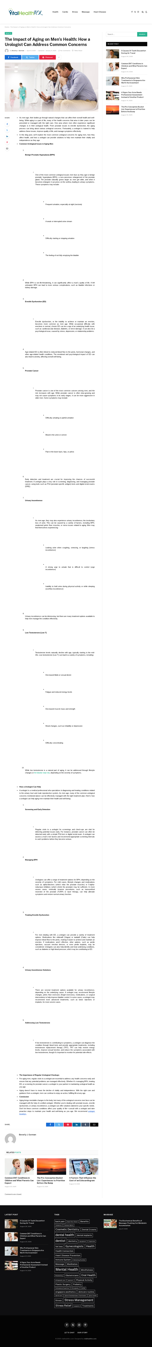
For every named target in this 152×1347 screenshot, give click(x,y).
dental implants (84, 1235)
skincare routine (86, 1292)
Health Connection (64, 1251)
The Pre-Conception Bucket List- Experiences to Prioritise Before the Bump (51, 1180)
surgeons (77, 1306)
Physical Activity (84, 1280)
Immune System (63, 1259)
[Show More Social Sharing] (58, 57)
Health (55, 12)
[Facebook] (7, 124)
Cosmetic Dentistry (67, 1229)
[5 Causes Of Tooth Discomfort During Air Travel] (112, 53)
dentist (60, 1241)
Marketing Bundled (79, 1260)
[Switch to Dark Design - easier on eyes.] (146, 12)
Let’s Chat (69, 1333)
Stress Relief (63, 1305)
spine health (93, 1295)
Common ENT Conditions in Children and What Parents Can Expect (19, 1180)
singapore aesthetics (65, 1292)
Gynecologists (74, 1246)
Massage (86, 12)
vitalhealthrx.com (90, 1339)
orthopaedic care (60, 1280)
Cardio (65, 12)
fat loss (59, 1246)
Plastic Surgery (62, 1284)
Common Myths (68, 1225)
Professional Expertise (62, 1288)
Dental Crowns (89, 1229)
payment (70, 1280)
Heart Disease (100, 12)
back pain (60, 1221)
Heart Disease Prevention (67, 1255)
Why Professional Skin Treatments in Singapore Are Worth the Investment (133, 80)
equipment (82, 1241)
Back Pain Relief (72, 1221)
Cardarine (58, 1225)
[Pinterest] (7, 142)
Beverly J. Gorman (18, 50)
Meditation (72, 1264)
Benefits (84, 1221)
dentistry (72, 1241)
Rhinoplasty (75, 1288)
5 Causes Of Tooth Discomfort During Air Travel (133, 52)
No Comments (65, 50)
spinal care (58, 1295)
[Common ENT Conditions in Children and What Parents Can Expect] (19, 1166)
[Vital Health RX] (25, 11)
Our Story (82, 1333)
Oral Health (88, 1275)
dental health (64, 1235)
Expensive (92, 1241)
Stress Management (78, 1300)
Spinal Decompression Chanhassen (75, 1295)
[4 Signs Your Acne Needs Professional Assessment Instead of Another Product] (112, 95)
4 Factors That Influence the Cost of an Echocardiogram (82, 1179)
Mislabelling (59, 1275)
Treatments (88, 1305)
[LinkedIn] (7, 136)
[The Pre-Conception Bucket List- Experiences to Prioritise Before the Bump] (51, 1166)
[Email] (7, 148)
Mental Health (67, 1269)
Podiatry (77, 1284)
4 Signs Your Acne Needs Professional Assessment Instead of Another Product (132, 94)
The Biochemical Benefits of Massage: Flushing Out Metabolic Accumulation (133, 1223)
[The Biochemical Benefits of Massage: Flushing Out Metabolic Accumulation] (110, 1223)
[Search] (142, 12)
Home (7, 27)
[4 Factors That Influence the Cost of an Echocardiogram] (83, 1166)
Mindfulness (87, 1270)
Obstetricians (71, 1275)
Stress (75, 12)
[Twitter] (7, 130)
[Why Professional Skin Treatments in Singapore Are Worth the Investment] (112, 81)
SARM (83, 1288)
